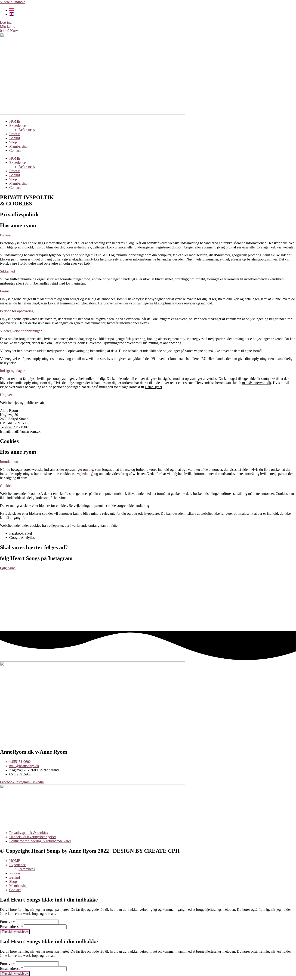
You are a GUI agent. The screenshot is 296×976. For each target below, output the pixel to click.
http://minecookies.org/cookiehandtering (120, 506)
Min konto (7, 26)
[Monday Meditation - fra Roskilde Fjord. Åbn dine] (88, 594)
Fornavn (7, 922)
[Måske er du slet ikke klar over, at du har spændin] (266, 600)
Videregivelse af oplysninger (21, 331)
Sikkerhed (7, 271)
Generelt (6, 235)
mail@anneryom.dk (256, 383)
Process (14, 134)
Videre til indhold (12, 2)
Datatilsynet (153, 387)
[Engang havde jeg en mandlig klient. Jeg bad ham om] (207, 598)
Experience (17, 125)
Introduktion (9, 462)
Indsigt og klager (12, 371)
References (26, 130)
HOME (14, 121)
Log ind (6, 22)
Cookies (6, 486)
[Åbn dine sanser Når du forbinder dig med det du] (29, 585)
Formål (5, 291)
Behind (14, 138)
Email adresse (11, 927)
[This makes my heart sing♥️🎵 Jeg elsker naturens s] (148, 594)
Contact (15, 150)
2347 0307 (21, 427)
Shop (13, 142)
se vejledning (82, 474)
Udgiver (6, 395)
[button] (148, 235)
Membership (18, 146)
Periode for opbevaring (17, 311)
